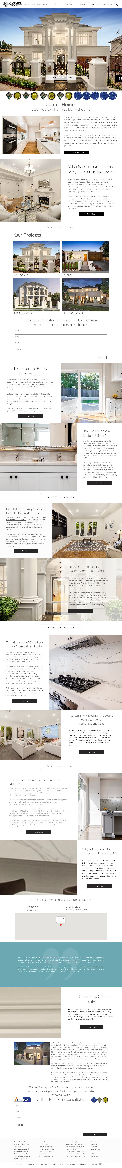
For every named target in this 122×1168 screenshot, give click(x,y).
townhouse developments (92, 1059)
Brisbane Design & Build (22, 1151)
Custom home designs (84, 740)
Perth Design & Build (21, 1159)
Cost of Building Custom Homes (75, 1151)
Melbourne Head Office (21, 1144)
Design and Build (44, 1144)
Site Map (19, 1164)
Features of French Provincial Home (76, 1154)
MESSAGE (18, 349)
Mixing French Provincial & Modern (76, 1156)
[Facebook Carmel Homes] (106, 1164)
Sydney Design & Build (21, 1149)
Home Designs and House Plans (75, 1146)
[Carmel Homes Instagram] (101, 1164)
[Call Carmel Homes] (117, 4)
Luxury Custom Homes (98, 1142)
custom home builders (78, 179)
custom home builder (89, 206)
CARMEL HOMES (91, 1164)
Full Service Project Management (75, 1144)
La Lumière (94, 1156)
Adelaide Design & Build (22, 1156)
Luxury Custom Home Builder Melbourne (61, 109)
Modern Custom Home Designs (48, 1151)
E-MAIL (17, 336)
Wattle (93, 1154)
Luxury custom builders (14, 671)
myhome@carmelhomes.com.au (77, 909)
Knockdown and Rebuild (46, 1146)
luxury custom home (27, 652)
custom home (61, 1066)
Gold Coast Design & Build (22, 1154)
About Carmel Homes (72, 1149)
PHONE (17, 342)
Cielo (93, 1151)
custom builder (104, 462)
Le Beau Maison (95, 1149)
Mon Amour (94, 1146)
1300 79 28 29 (73, 906)
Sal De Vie (94, 1144)
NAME (17, 330)
